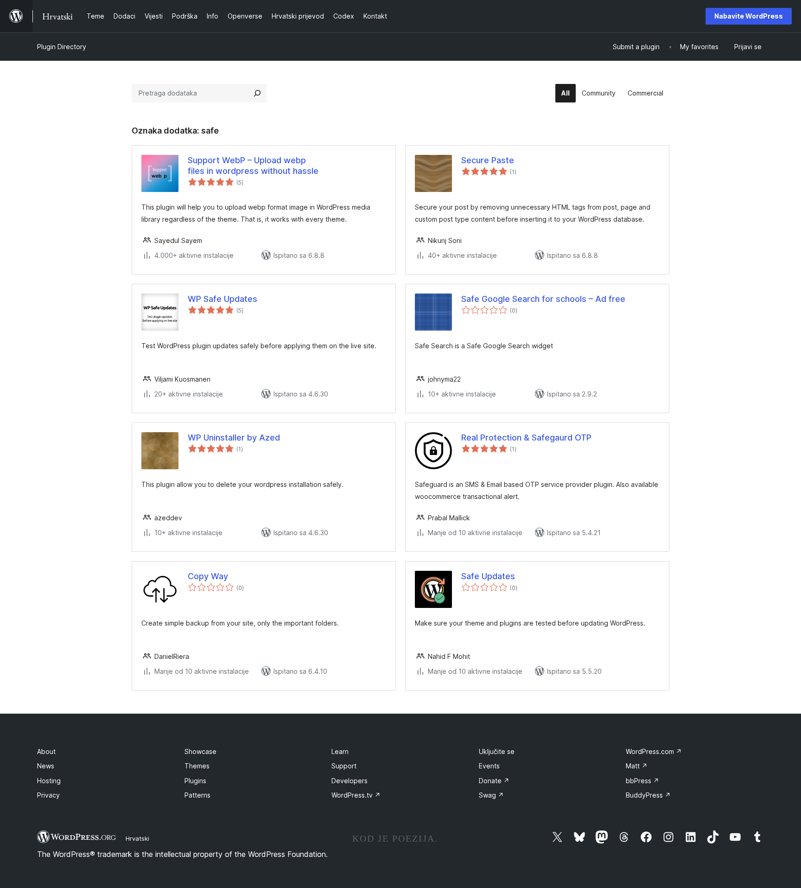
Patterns (197, 795)
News (45, 766)
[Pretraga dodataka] (257, 93)
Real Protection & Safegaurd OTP (526, 437)
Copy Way (208, 576)
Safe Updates (488, 576)
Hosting (49, 781)
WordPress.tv (356, 795)
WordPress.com (654, 751)
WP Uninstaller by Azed (234, 437)
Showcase (200, 751)
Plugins (195, 781)
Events (489, 766)
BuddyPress (648, 795)
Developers (349, 781)
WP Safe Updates (222, 299)
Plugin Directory (61, 47)
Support (343, 766)
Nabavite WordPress (748, 16)
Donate (494, 781)
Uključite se (497, 751)
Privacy (48, 795)
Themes (197, 766)
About (46, 751)
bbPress (642, 781)
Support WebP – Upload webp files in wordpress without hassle (253, 165)
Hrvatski (137, 838)
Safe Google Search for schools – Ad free (543, 299)
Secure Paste (487, 160)
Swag (491, 795)
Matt (637, 766)
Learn (340, 751)
